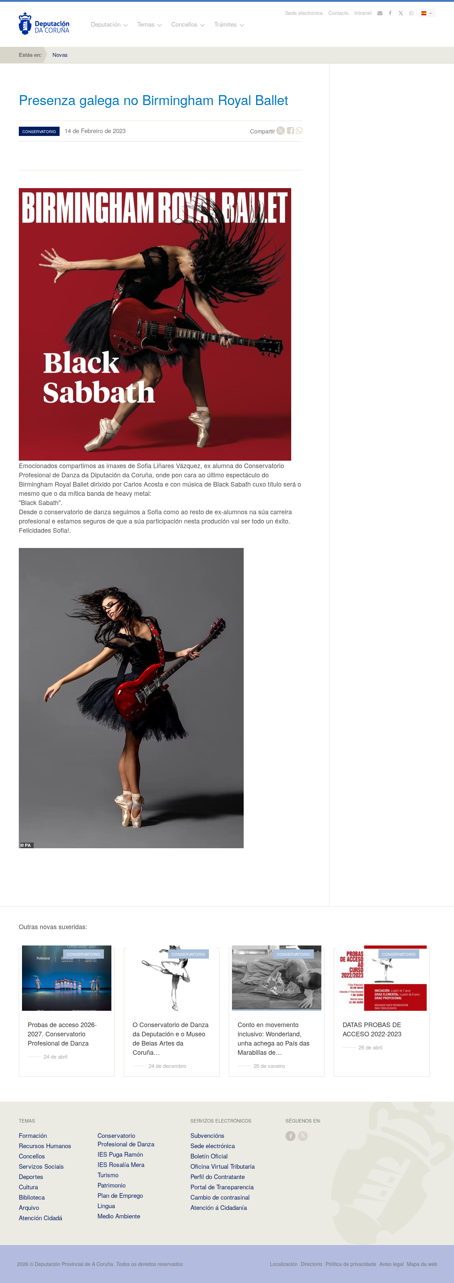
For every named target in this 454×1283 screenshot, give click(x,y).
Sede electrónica (304, 13)
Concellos (184, 24)
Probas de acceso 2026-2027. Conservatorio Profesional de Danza (62, 1033)
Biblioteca (32, 1196)
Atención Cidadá (40, 1217)
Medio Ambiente (119, 1215)
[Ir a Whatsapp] (411, 13)
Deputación (106, 24)
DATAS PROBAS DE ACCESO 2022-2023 (372, 1029)
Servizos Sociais (41, 1166)
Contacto (338, 13)
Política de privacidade (352, 1263)
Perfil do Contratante (217, 1176)
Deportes (31, 1176)
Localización (284, 1263)
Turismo (108, 1174)
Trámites (225, 24)
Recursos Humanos (45, 1145)
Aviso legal (392, 1263)
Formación (33, 1135)
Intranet (363, 13)
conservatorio (39, 131)
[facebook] (291, 1135)
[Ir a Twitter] (401, 13)
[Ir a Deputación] (44, 23)
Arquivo (29, 1207)
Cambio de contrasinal (220, 1196)
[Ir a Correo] (379, 13)
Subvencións (207, 1135)
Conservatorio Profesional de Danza (126, 1139)
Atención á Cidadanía (218, 1207)
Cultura (28, 1186)
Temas (146, 24)
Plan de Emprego (120, 1195)
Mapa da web (422, 1263)
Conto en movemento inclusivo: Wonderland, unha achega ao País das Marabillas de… (274, 1038)
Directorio (311, 1263)
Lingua (106, 1205)
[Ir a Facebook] (390, 13)
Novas (60, 54)
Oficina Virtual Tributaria (222, 1166)
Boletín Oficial (209, 1155)
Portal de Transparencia (222, 1186)
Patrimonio (112, 1184)
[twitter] (303, 1135)
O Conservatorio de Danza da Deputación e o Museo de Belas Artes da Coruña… (171, 1038)
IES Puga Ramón (120, 1154)
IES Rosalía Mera (121, 1164)
